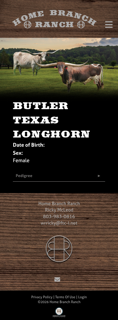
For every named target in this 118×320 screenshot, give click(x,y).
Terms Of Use (65, 297)
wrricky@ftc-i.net (59, 223)
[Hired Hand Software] (59, 313)
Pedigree (24, 175)
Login (82, 297)
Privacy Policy (41, 297)
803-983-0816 (59, 216)
